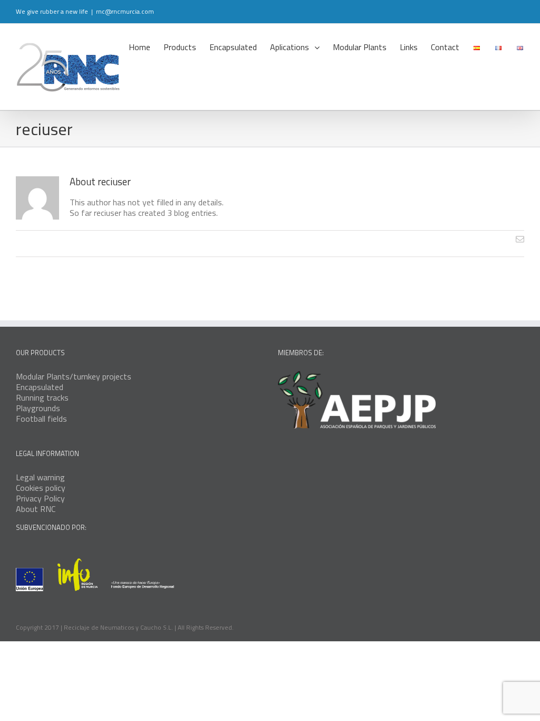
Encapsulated (39, 387)
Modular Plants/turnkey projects (73, 376)
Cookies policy (40, 487)
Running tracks (42, 397)
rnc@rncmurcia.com (125, 11)
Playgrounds (38, 408)
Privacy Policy (40, 498)
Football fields (41, 418)
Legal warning (40, 477)
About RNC (35, 508)
